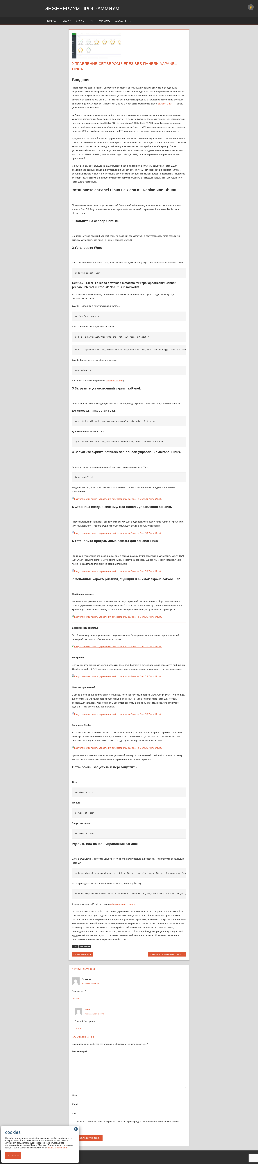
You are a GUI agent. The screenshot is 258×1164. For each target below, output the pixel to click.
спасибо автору (114, 380)
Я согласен (13, 1155)
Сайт (74, 1113)
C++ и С (80, 21)
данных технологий (57, 1148)
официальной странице (122, 904)
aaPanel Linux (165, 103)
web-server (85, 947)
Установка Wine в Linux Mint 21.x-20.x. (166, 955)
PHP (91, 21)
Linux (75, 947)
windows (104, 21)
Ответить (77, 998)
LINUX (66, 21)
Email (76, 1104)
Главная (52, 21)
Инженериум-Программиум (82, 8)
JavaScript (122, 21)
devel (87, 1009)
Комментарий (80, 1051)
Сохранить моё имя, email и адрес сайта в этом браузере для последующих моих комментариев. (127, 1121)
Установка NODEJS (83, 955)
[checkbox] (251, 7)
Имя (75, 1095)
